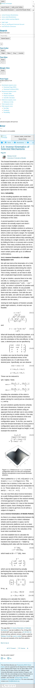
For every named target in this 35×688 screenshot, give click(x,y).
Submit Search (5, 38)
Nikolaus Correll (11, 156)
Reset (2, 50)
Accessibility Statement (14, 679)
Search (3, 686)
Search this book (5, 32)
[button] (6, 110)
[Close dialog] (1, 128)
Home (9, 142)
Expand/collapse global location (33, 142)
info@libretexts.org (13, 681)
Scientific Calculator (9, 97)
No (10, 658)
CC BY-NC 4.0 (27, 632)
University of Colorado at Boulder (16, 158)
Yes (4, 658)
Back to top (4, 643)
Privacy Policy (19, 677)
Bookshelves (20, 142)
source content (17, 636)
